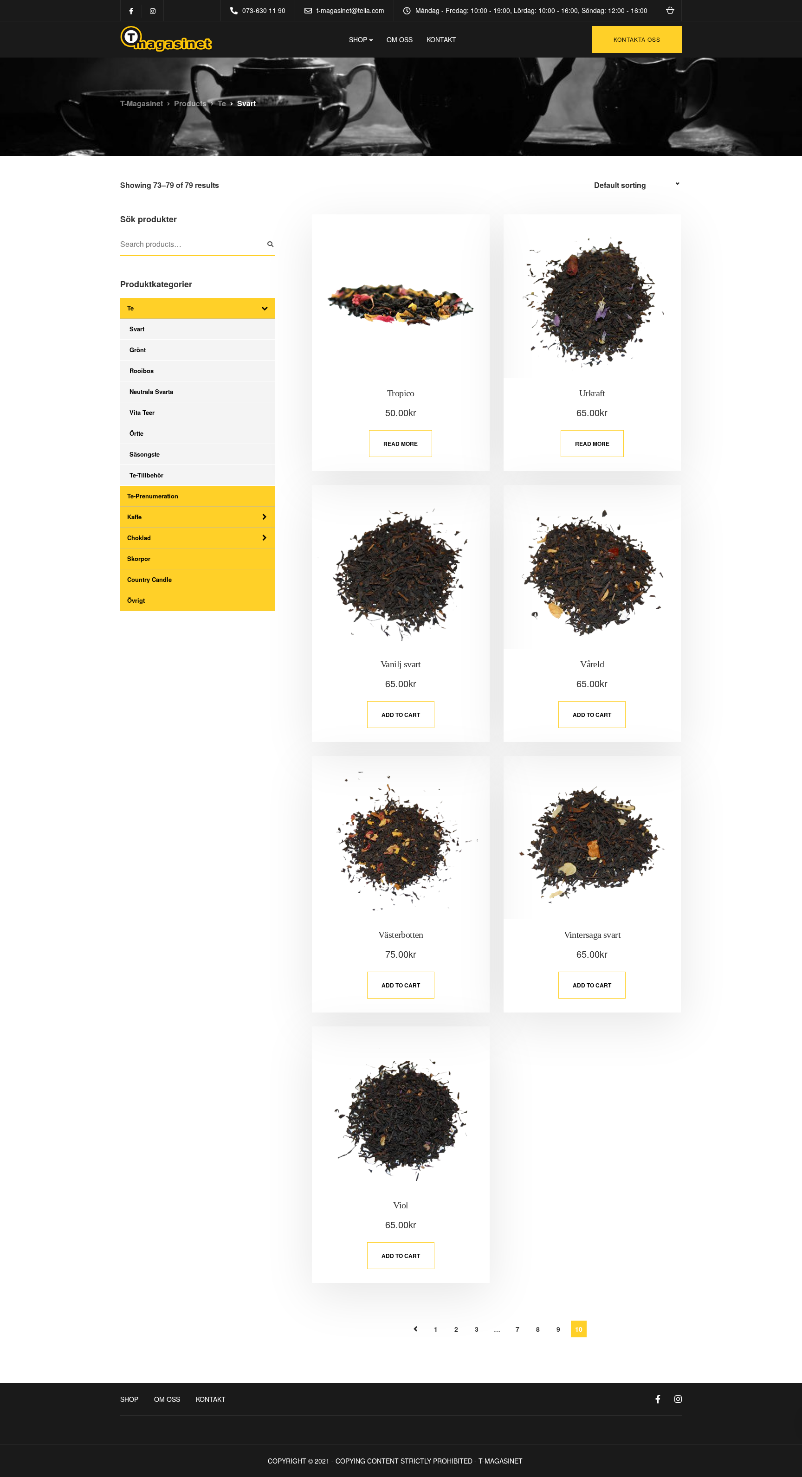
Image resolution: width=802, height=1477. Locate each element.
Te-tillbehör (146, 475)
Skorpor (138, 558)
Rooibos (141, 370)
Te (130, 307)
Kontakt (441, 39)
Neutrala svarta (151, 391)
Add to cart (401, 714)
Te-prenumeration (152, 495)
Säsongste (144, 454)
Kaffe (134, 516)
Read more (400, 443)
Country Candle (149, 579)
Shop (129, 1399)
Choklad (139, 537)
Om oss (400, 39)
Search (270, 244)
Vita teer (142, 412)
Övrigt (136, 600)
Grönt (137, 349)
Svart (136, 328)
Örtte (136, 433)
